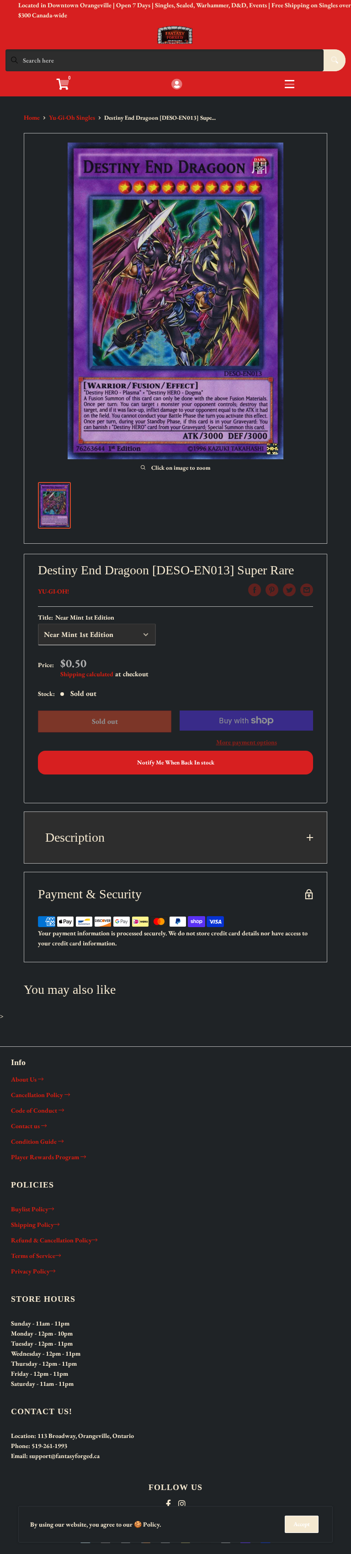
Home (32, 117)
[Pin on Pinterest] (272, 589)
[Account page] (176, 85)
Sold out (105, 721)
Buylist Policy (29, 1209)
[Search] (335, 60)
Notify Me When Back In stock (175, 762)
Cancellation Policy (37, 1095)
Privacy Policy (30, 1271)
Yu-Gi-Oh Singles (72, 117)
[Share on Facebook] (254, 589)
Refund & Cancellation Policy (51, 1240)
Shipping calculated (86, 674)
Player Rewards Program (45, 1157)
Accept (301, 1524)
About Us (24, 1079)
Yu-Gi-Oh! (53, 591)
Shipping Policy (32, 1224)
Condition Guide (34, 1141)
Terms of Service (33, 1256)
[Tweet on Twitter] (289, 589)
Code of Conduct (34, 1110)
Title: (76, 617)
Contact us (26, 1126)
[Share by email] (306, 589)
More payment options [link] (246, 742)
